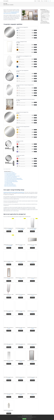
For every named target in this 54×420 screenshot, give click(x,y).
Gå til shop (8, 231)
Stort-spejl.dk (6, 1)
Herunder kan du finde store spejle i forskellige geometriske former (14, 192)
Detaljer (32, 417)
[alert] (27, 417)
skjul (11, 171)
